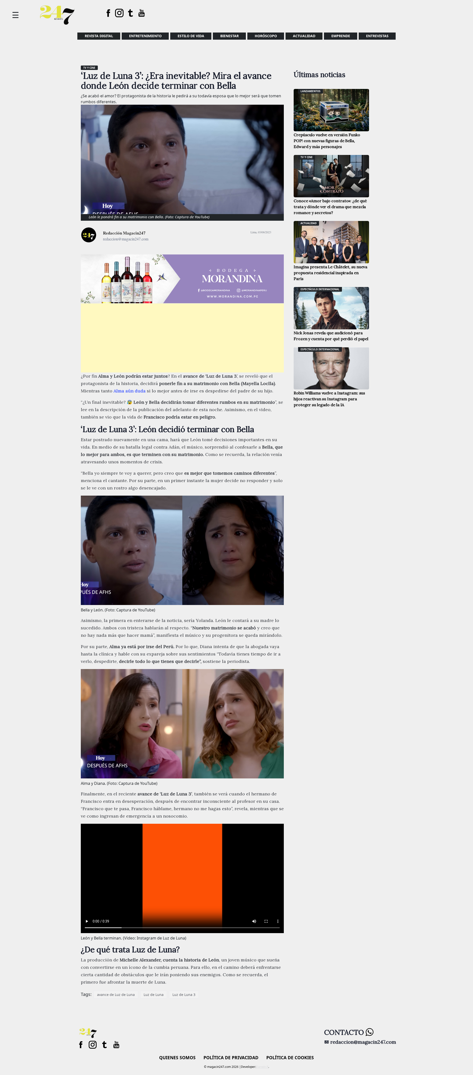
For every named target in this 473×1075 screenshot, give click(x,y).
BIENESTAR (229, 36)
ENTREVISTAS (377, 36)
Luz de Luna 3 (183, 994)
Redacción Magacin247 (124, 233)
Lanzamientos (311, 91)
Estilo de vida (191, 36)
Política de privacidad (230, 1057)
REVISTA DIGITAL (99, 36)
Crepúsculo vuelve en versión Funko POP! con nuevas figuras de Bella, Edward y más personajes (327, 140)
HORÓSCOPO (266, 36)
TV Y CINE (89, 67)
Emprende (340, 36)
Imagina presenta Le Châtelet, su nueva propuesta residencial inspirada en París (330, 272)
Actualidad (304, 36)
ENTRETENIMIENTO (145, 36)
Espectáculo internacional (320, 289)
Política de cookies (290, 1057)
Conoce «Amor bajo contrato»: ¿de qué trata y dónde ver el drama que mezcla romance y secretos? (330, 206)
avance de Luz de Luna (116, 994)
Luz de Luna (154, 994)
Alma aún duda (130, 391)
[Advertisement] (182, 337)
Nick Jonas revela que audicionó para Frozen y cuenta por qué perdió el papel (331, 335)
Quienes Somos (177, 1057)
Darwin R (262, 1067)
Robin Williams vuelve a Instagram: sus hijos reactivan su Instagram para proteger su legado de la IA (329, 398)
